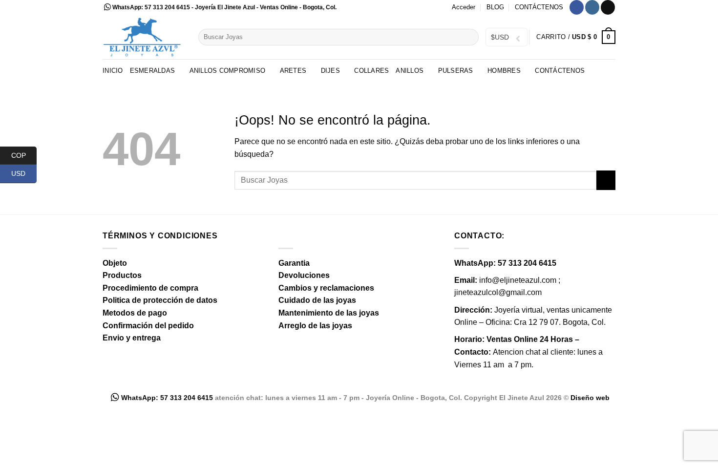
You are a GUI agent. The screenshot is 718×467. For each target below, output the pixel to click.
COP (24, 154)
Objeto (115, 263)
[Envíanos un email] (608, 7)
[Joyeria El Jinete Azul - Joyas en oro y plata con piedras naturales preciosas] (143, 37)
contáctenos (560, 70)
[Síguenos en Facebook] (577, 7)
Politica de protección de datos (160, 300)
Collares (371, 70)
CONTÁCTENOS (539, 7)
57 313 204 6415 (167, 7)
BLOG (495, 7)
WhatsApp (126, 7)
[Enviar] (470, 37)
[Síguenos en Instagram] (592, 7)
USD (24, 173)
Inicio (113, 70)
